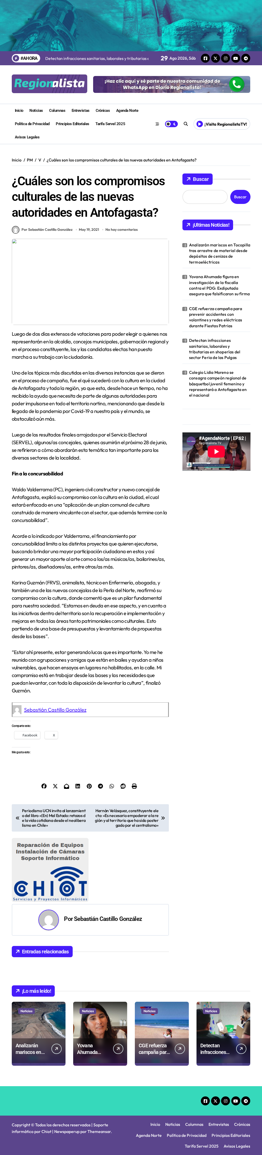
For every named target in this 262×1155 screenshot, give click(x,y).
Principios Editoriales (72, 124)
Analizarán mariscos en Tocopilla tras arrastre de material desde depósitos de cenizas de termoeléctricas (219, 253)
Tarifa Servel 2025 (110, 124)
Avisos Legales (27, 137)
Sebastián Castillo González (55, 709)
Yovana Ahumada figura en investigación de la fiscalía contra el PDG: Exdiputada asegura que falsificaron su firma (219, 285)
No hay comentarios (121, 229)
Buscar (201, 179)
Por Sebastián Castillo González (47, 229)
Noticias (36, 110)
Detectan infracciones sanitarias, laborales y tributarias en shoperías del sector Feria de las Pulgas (215, 349)
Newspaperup (67, 1131)
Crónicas (103, 110)
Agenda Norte (127, 110)
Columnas (57, 110)
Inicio (19, 110)
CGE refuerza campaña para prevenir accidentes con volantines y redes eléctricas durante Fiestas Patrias (215, 317)
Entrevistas (81, 110)
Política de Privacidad (32, 124)
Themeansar (99, 1131)
